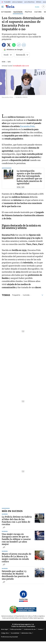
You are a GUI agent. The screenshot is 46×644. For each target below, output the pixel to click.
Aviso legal (4, 629)
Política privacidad (15, 629)
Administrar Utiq (26, 633)
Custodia (26, 295)
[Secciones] (2, 7)
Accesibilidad (15, 633)
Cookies (40, 629)
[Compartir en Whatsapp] (14, 45)
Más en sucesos (12, 511)
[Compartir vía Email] (24, 45)
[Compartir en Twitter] (9, 45)
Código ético (5, 633)
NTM (3, 62)
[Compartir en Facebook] (4, 45)
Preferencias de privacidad (9, 637)
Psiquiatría (16, 295)
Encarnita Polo (27, 126)
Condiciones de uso (30, 629)
